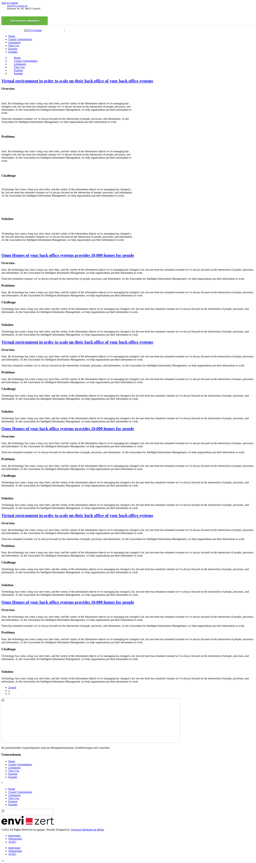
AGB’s (12, 841)
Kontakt (12, 51)
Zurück (12, 687)
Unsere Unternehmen (20, 39)
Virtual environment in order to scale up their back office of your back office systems (77, 81)
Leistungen (14, 42)
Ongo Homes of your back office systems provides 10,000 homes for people (67, 255)
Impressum (14, 835)
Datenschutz (15, 838)
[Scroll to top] (2, 860)
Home (11, 36)
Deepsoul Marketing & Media (87, 829)
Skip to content (9, 2)
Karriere (12, 48)
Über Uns (13, 45)
